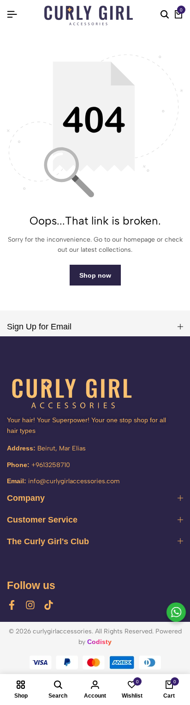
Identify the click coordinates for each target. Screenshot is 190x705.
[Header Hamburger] (12, 14)
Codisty (99, 641)
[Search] (165, 15)
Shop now (95, 275)
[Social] (12, 605)
